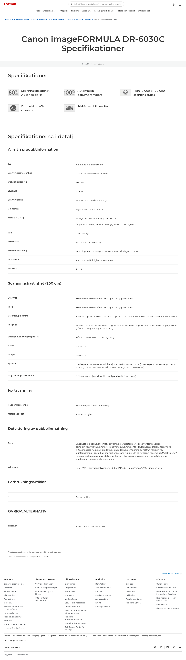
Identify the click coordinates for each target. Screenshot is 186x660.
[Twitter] (174, 647)
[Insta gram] (161, 647)
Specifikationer (97, 64)
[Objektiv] (69, 11)
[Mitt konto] (174, 5)
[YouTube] (180, 647)
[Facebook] (155, 647)
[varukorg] (180, 5)
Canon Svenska (11, 647)
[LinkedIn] (168, 647)
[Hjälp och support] (136, 11)
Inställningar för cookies (15, 640)
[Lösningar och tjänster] (116, 11)
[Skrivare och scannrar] (92, 11)
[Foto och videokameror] (58, 11)
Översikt (85, 64)
